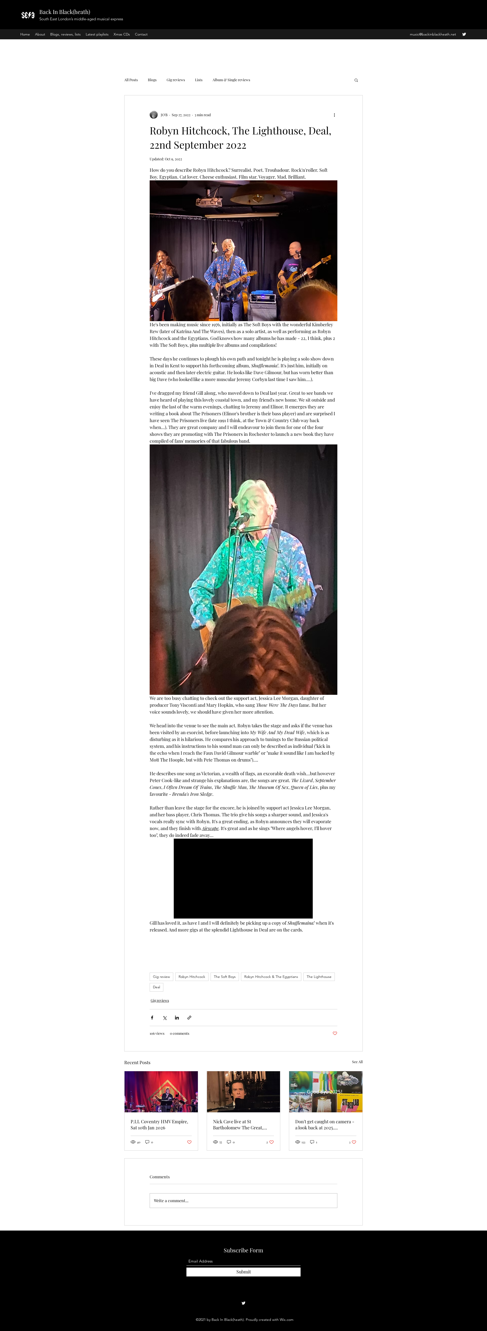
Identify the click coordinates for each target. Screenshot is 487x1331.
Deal (156, 987)
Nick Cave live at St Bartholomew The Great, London (238, 1124)
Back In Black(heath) (64, 11)
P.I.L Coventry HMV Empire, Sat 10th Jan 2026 (159, 1124)
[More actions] (334, 115)
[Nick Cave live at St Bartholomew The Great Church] (243, 1091)
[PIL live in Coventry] (161, 1091)
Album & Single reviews (231, 79)
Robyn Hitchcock (192, 976)
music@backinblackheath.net (433, 34)
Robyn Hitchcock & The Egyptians (271, 976)
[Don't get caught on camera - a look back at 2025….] (325, 1091)
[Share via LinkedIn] (177, 1017)
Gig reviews (176, 79)
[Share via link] (189, 1017)
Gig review (161, 976)
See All (357, 1061)
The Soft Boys (225, 976)
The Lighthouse (319, 976)
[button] (356, 80)
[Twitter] (464, 34)
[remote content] (243, 879)
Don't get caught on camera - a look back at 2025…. (324, 1124)
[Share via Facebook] (152, 1017)
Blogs (152, 79)
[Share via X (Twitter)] (164, 1017)
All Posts (131, 79)
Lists (198, 79)
